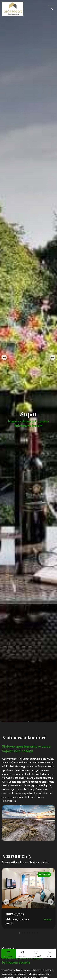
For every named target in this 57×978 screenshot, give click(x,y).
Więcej (47, 919)
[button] (4, 357)
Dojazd (22, 956)
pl (52, 9)
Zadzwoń (36, 956)
